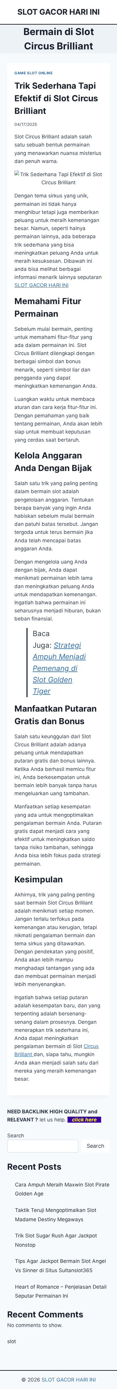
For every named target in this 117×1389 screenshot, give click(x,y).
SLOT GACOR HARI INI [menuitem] (41, 285)
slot (11, 1341)
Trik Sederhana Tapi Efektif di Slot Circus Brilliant (56, 98)
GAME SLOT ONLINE (33, 73)
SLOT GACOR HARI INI (69, 1380)
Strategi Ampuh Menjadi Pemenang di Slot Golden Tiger (59, 668)
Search (15, 1136)
